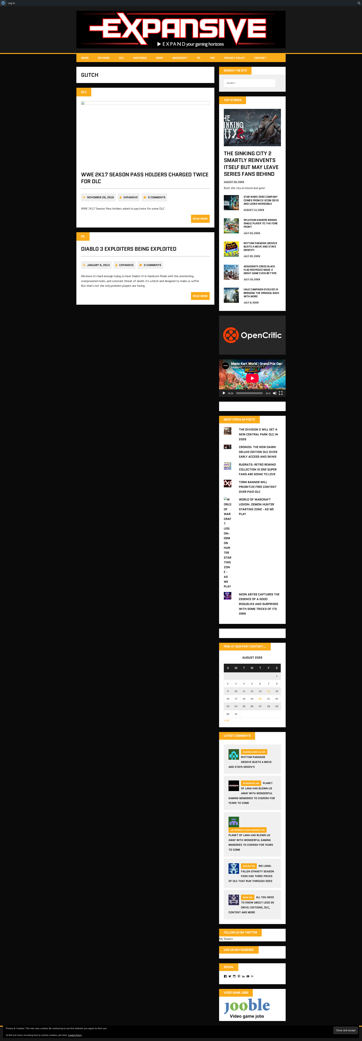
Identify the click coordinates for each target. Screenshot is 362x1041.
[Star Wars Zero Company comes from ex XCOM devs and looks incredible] (231, 208)
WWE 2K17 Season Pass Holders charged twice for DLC (145, 178)
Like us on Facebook (239, 950)
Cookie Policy (75, 1035)
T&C (212, 58)
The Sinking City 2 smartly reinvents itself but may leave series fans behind (251, 164)
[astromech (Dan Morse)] (234, 825)
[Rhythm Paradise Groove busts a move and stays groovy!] (231, 254)
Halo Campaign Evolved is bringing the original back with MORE (261, 293)
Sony (159, 58)
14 (268, 691)
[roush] (234, 871)
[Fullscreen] (281, 393)
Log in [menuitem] (11, 3)
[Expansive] (181, 29)
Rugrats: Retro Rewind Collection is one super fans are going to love (258, 469)
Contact (260, 58)
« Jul (226, 720)
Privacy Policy (234, 58)
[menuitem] (3, 3)
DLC (121, 58)
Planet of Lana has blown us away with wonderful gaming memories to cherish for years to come (252, 793)
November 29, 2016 (100, 197)
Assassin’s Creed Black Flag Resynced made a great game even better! (260, 269)
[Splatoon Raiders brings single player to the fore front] (231, 231)
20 (260, 698)
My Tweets (226, 939)
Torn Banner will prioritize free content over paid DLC (258, 487)
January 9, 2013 (98, 265)
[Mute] (275, 393)
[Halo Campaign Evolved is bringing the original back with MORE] (231, 300)
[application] (252, 378)
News (85, 58)
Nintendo (140, 58)
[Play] (224, 393)
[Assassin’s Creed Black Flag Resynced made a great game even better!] (231, 277)
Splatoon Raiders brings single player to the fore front (261, 223)
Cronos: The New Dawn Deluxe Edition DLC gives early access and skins (258, 452)
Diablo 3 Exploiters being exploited (128, 249)
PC (198, 58)
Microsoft (180, 58)
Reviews (104, 58)
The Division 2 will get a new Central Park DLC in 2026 (258, 434)
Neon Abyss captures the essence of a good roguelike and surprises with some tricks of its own (259, 604)
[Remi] (234, 903)
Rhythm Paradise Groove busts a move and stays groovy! (260, 246)
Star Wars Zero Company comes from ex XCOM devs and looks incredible (261, 200)
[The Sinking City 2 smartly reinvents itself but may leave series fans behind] (252, 143)
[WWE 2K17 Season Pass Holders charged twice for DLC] (145, 165)
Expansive (130, 197)
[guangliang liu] (234, 757)
